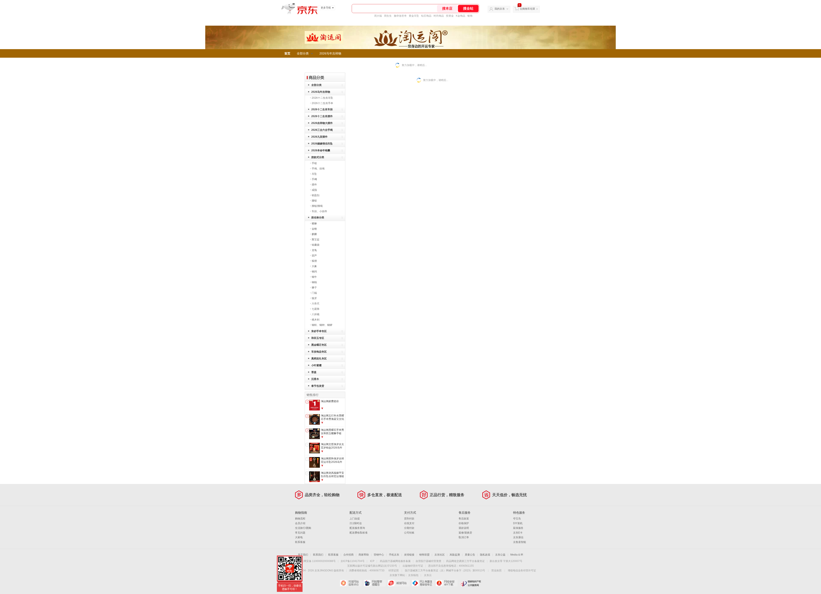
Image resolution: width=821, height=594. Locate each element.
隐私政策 (485, 554)
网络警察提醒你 (375, 583)
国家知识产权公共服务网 (470, 583)
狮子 (314, 287)
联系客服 (300, 542)
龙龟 (314, 250)
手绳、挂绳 (318, 168)
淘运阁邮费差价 (330, 401)
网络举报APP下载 (447, 583)
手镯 (314, 179)
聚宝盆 (315, 239)
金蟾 (314, 228)
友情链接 (409, 554)
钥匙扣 (315, 195)
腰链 (314, 200)
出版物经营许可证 (413, 565)
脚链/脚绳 (317, 205)
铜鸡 (314, 271)
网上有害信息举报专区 (423, 583)
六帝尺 (315, 303)
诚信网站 (399, 583)
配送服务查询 (357, 527)
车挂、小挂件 (319, 211)
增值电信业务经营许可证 (522, 570)
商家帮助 (364, 554)
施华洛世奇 (400, 15)
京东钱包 (413, 575)
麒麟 (314, 234)
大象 (314, 266)
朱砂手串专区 (319, 331)
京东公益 (500, 554)
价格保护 (464, 523)
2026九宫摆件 (319, 136)
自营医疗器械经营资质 (428, 561)
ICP (372, 561)
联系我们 (318, 554)
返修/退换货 (465, 532)
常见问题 (300, 532)
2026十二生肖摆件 (322, 116)
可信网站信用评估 (351, 583)
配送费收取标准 (359, 532)
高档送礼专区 (319, 358)
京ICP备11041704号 (353, 561)
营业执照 (496, 570)
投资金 (450, 15)
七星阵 (315, 308)
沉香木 (315, 379)
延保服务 (518, 527)
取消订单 (464, 537)
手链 (314, 163)
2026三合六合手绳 (322, 129)
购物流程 (300, 518)
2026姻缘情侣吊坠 (322, 143)
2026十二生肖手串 (322, 103)
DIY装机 (518, 523)
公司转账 (409, 532)
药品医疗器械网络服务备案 (395, 561)
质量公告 (470, 554)
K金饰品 (460, 15)
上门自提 (355, 518)
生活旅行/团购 (303, 527)
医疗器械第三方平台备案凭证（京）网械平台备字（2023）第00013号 (445, 570)
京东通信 (518, 537)
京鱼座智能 (519, 542)
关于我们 (303, 554)
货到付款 (409, 518)
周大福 (378, 15)
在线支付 (409, 523)
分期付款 (409, 527)
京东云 (428, 575)
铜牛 (314, 276)
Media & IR (516, 554)
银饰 (470, 15)
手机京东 (394, 554)
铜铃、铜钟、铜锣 (322, 324)
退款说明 (464, 527)
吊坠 (314, 173)
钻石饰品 (426, 15)
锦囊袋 (315, 244)
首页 (287, 53)
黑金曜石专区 (319, 344)
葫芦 (314, 255)
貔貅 (314, 223)
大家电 (299, 537)
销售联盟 (424, 554)
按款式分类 (317, 157)
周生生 (388, 15)
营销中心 (379, 554)
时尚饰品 (439, 15)
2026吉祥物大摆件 (322, 123)
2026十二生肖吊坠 (322, 97)
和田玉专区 (317, 338)
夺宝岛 (517, 518)
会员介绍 (300, 523)
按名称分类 (317, 217)
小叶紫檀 (316, 365)
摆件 (314, 184)
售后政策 (464, 518)
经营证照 (393, 570)
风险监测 (455, 554)
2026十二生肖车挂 (322, 109)
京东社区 (439, 554)
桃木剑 (315, 319)
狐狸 (314, 260)
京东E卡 (518, 532)
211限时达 (356, 523)
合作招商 (348, 554)
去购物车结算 (527, 8)
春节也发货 (317, 385)
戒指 (314, 189)
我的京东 (500, 8)
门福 (314, 292)
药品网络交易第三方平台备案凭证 (465, 561)
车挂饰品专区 (319, 351)
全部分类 (303, 53)
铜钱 (314, 282)
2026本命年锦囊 (320, 150)
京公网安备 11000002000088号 (317, 561)
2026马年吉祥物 (330, 53)
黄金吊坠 (414, 15)
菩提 (313, 372)
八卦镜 (315, 314)
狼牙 (314, 298)
